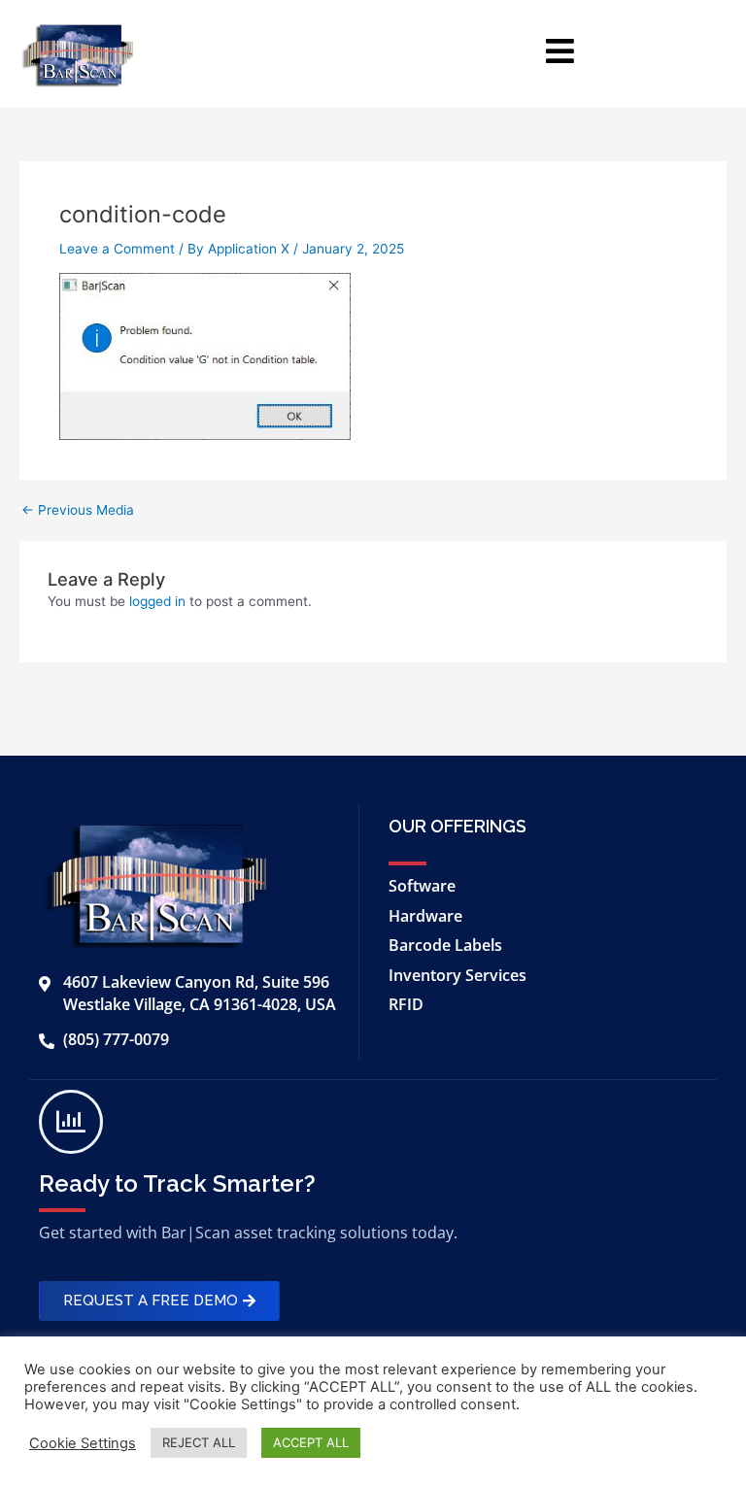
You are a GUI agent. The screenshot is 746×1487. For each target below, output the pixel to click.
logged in (157, 601)
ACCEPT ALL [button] (311, 1442)
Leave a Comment (117, 248)
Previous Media (77, 511)
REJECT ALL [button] (198, 1442)
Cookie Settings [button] (82, 1443)
